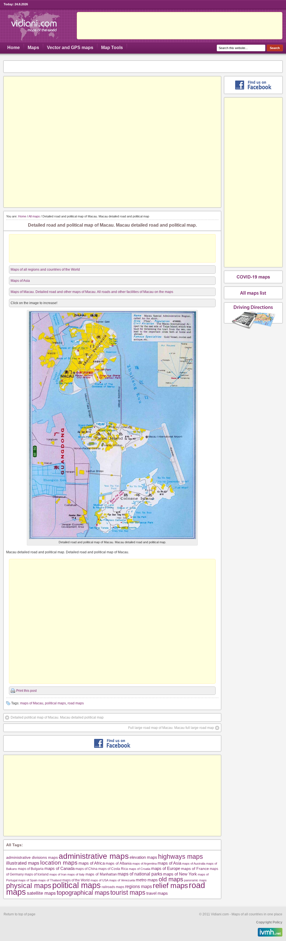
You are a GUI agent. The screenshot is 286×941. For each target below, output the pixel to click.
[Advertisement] (179, 25)
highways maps (180, 856)
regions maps (138, 886)
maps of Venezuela (122, 880)
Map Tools (112, 47)
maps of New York (180, 874)
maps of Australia (193, 863)
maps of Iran (57, 874)
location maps (59, 862)
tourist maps (128, 892)
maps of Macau (31, 703)
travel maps (157, 893)
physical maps (28, 885)
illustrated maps (22, 863)
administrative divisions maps (32, 857)
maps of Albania (119, 863)
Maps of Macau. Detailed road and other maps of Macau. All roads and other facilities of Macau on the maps (92, 292)
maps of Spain (27, 880)
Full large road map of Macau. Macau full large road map (171, 728)
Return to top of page (19, 914)
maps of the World (76, 880)
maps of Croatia (139, 868)
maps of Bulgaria (31, 868)
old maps (171, 879)
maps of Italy (76, 874)
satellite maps (41, 893)
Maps (33, 47)
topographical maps (83, 892)
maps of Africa (91, 863)
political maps (55, 703)
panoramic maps (195, 880)
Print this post (26, 691)
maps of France (195, 868)
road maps (76, 703)
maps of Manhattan (101, 874)
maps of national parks (140, 873)
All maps (34, 216)
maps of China (86, 869)
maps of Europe (165, 868)
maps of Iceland (37, 874)
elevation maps (143, 857)
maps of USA (99, 880)
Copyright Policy (269, 922)
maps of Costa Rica (113, 869)
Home (13, 47)
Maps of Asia (20, 281)
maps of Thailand (49, 880)
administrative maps (94, 856)
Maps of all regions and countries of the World (45, 269)
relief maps (170, 885)
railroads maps (113, 887)
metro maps (147, 879)
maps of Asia (169, 863)
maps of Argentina (144, 863)
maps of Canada (59, 868)
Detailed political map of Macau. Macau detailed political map (57, 717)
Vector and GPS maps (70, 47)
